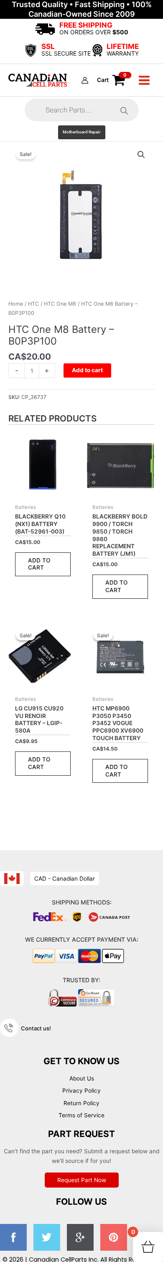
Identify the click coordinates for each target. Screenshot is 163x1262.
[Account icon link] (85, 80)
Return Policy (81, 1103)
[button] (81, 132)
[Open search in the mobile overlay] (82, 110)
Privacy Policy (81, 1090)
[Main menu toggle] (144, 80)
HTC (33, 304)
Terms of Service (81, 1115)
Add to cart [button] (39, 564)
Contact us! (36, 1028)
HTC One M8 (60, 304)
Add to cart (87, 370)
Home (15, 304)
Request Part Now (81, 1180)
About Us (81, 1078)
